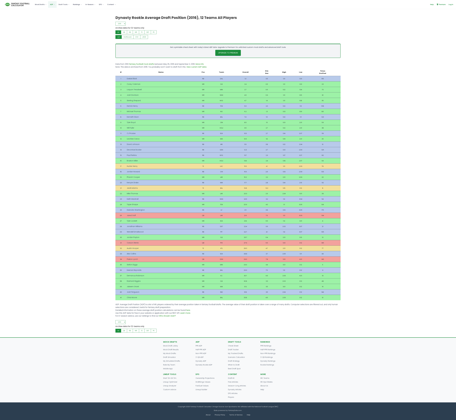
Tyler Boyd (131, 122)
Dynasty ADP (201, 361)
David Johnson (133, 144)
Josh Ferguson (133, 292)
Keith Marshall (132, 199)
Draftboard (127, 37)
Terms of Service (235, 415)
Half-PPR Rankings (267, 349)
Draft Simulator (169, 357)
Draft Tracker (233, 349)
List (118, 37)
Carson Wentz (133, 243)
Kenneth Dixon (133, 117)
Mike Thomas (132, 193)
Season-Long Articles (237, 386)
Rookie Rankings (267, 365)
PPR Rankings (265, 346)
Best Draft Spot (234, 368)
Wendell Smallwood (135, 232)
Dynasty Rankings (267, 361)
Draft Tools (63, 4)
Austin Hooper (133, 248)
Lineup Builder (201, 389)
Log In (451, 4)
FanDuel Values (202, 386)
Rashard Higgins (134, 281)
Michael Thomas (134, 111)
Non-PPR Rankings (268, 353)
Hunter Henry (132, 166)
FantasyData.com (235, 410)
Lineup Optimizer (170, 382)
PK (153, 32)
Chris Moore (132, 297)
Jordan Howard (133, 171)
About (208, 415)
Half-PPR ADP (201, 349)
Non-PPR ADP (201, 353)
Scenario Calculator (236, 357)
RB (130, 32)
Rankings (76, 4)
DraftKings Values (203, 382)
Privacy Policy (220, 415)
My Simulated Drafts (171, 361)
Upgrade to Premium (228, 52)
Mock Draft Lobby (170, 346)
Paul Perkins (132, 155)
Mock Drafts (40, 4)
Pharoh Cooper (133, 177)
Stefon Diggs (132, 264)
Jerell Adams (132, 188)
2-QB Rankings (266, 357)
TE (141, 32)
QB (124, 32)
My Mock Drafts (169, 353)
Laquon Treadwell (134, 89)
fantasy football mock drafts (141, 64)
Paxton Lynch (132, 259)
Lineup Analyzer (169, 386)
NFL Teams (264, 378)
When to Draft (234, 365)
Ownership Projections (205, 378)
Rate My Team (169, 365)
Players (231, 397)
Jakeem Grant (133, 286)
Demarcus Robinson (135, 275)
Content (110, 4)
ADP (51, 4)
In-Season (89, 4)
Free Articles (233, 382)
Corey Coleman (133, 84)
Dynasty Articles (234, 389)
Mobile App (168, 368)
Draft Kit (231, 378)
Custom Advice (169, 389)
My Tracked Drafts (235, 353)
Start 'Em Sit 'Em (169, 378)
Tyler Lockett (132, 221)
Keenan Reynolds (134, 270)
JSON (144, 37)
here (188, 310)
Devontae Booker (134, 150)
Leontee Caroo (133, 139)
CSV (136, 37)
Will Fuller (130, 128)
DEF (147, 32)
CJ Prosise (131, 133)
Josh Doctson (133, 95)
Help (432, 4)
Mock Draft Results (171, 349)
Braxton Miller (132, 161)
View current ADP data (196, 67)
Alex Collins (131, 254)
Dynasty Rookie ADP (204, 365)
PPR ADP (199, 346)
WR (136, 32)
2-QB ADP (200, 357)
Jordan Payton (133, 237)
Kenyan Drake (132, 182)
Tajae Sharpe (132, 204)
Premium (442, 4)
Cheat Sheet (233, 346)
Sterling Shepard (134, 100)
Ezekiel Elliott (132, 78)
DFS (100, 4)
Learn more (185, 313)
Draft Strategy (234, 361)
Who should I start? (167, 316)
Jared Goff (131, 215)
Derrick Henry (132, 106)
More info (200, 64)
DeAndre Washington (136, 210)
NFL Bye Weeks (266, 382)
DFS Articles (233, 393)
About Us (264, 386)
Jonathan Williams (134, 226)
